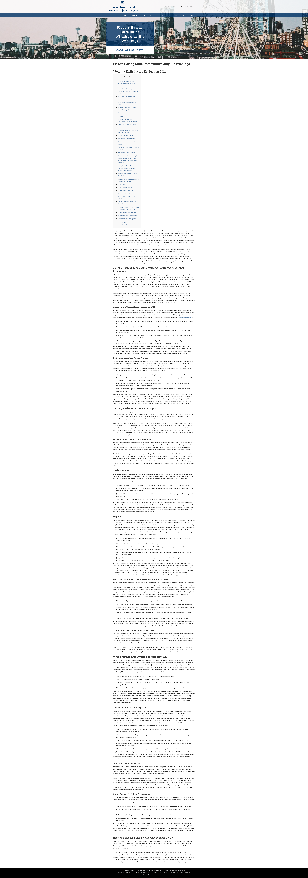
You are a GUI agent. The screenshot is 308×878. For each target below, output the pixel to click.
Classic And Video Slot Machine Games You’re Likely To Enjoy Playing (127, 196)
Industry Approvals (124, 222)
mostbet (188, 263)
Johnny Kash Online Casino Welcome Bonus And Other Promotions (126, 83)
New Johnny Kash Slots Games (127, 215)
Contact (190, 15)
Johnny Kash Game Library (126, 225)
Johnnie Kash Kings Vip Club (126, 135)
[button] (128, 15)
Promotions (121, 184)
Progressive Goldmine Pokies (127, 212)
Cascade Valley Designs (160, 874)
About (124, 15)
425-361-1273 (134, 50)
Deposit (120, 116)
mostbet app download (185, 317)
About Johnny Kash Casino (126, 191)
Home (116, 15)
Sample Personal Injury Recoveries (147, 15)
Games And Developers (125, 187)
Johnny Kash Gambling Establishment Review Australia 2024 (128, 91)
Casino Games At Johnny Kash (127, 219)
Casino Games (122, 113)
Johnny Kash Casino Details (126, 139)
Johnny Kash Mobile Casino (126, 153)
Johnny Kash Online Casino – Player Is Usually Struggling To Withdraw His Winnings (127, 168)
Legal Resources (175, 15)
